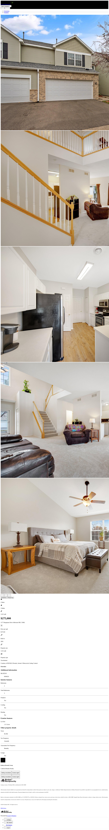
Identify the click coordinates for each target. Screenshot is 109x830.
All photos (3, 597)
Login (2, 8)
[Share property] (9, 595)
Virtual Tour (10, 597)
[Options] (2, 595)
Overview (6, 11)
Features (6, 12)
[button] (54, 73)
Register (7, 8)
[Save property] (5, 595)
